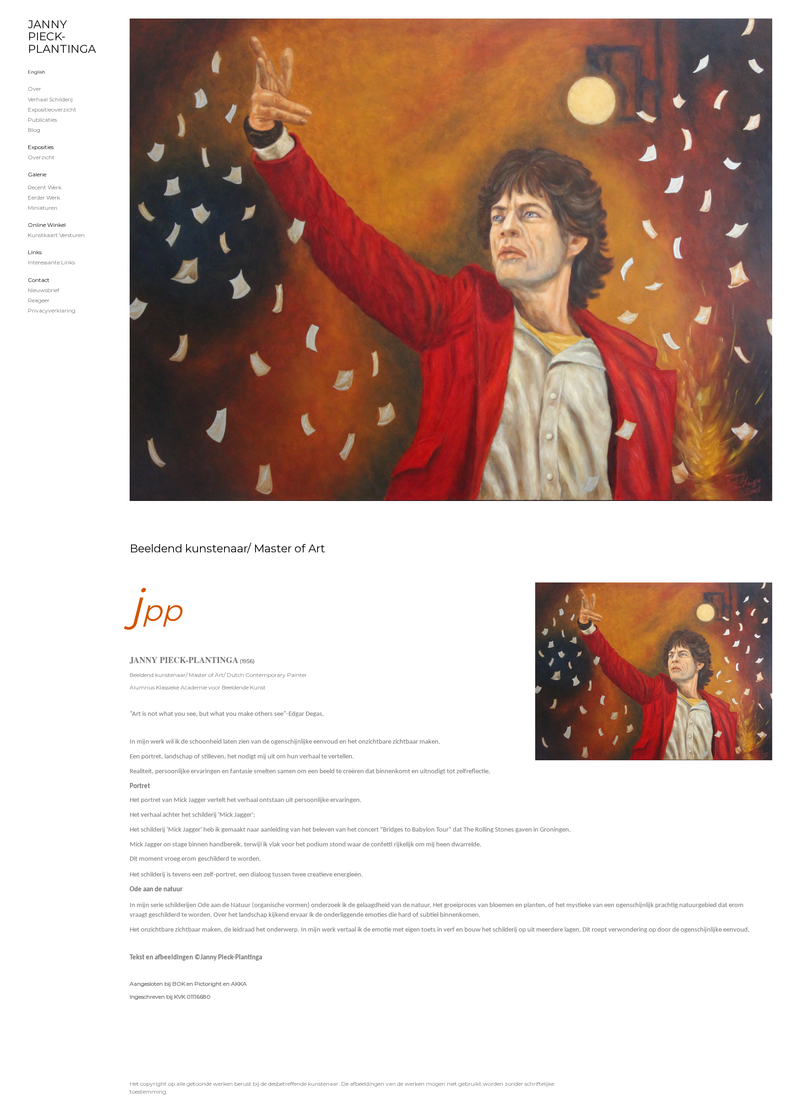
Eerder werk (44, 197)
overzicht (41, 157)
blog (34, 129)
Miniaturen (42, 207)
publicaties (42, 119)
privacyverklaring (51, 310)
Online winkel (47, 224)
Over (34, 88)
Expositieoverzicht (52, 109)
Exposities (41, 147)
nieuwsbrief (43, 290)
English (36, 72)
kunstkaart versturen (56, 235)
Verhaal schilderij (50, 99)
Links (35, 252)
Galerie (37, 174)
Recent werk (45, 187)
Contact (39, 279)
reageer (39, 300)
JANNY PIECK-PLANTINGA (62, 37)
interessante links (51, 262)
